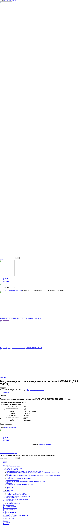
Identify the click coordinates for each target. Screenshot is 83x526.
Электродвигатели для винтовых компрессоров (19, 484)
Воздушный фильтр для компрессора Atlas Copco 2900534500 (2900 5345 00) (21, 318)
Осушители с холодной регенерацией (16, 494)
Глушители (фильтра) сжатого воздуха (17, 499)
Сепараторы (9, 490)
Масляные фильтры (11, 488)
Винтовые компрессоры (13, 466)
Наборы (8, 477)
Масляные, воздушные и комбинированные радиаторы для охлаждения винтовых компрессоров (33, 475)
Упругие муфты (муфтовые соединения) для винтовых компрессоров (25, 481)
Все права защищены (8, 453)
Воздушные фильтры (16, 290)
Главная (2, 290)
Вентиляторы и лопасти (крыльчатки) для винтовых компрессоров (24, 471)
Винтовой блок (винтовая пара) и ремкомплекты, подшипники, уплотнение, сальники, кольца (32, 472)
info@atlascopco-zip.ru (10, 0)
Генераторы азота (11, 502)
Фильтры (7, 290)
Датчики (8, 474)
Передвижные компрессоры (14, 468)
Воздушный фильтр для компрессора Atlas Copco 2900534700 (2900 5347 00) (21, 348)
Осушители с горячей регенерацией (16, 493)
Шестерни (9, 483)
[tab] (43, 392)
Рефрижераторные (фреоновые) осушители (18, 496)
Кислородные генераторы (13, 503)
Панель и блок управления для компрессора (18, 478)
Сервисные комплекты (12, 480)
